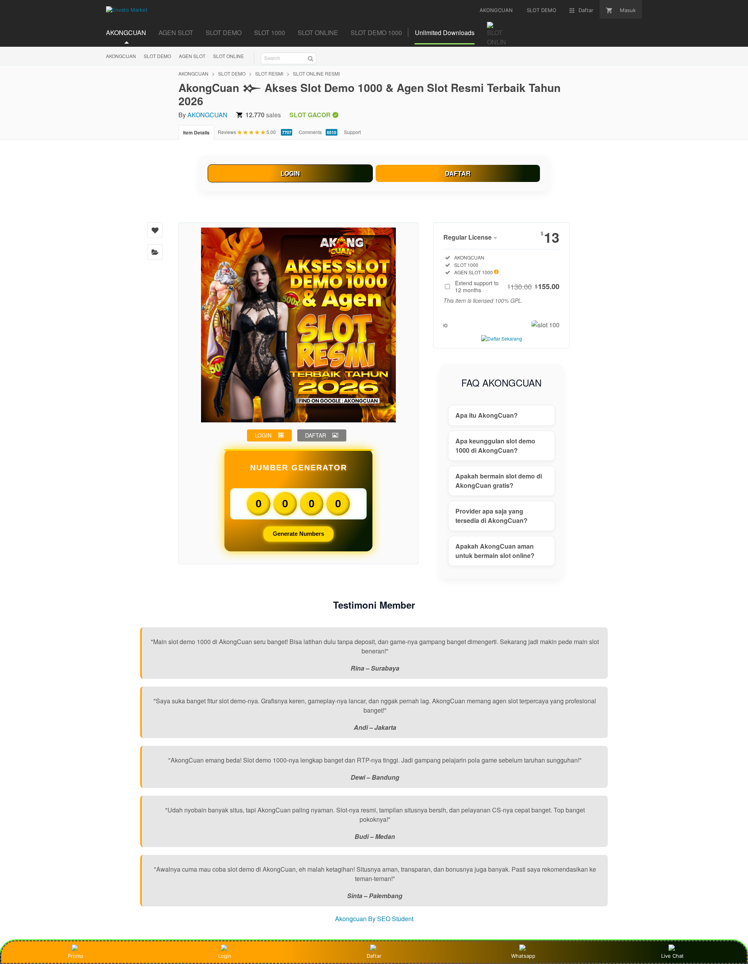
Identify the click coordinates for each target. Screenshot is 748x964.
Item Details (196, 132)
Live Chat (672, 956)
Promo (75, 956)
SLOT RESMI (269, 73)
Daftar (374, 956)
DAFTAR (458, 173)
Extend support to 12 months (507, 286)
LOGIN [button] (263, 435)
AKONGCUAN (121, 56)
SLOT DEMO (157, 56)
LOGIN (290, 173)
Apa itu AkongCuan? (486, 415)
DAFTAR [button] (315, 435)
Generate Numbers (298, 533)
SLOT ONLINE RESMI (316, 73)
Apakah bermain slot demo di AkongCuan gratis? (498, 480)
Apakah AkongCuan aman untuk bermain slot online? (495, 551)
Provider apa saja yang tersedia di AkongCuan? (491, 516)
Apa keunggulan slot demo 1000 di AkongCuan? (495, 445)
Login (224, 956)
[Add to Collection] (155, 252)
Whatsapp (523, 956)
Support (352, 132)
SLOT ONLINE (228, 56)
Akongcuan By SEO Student (374, 918)
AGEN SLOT (192, 56)
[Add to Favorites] (155, 230)
